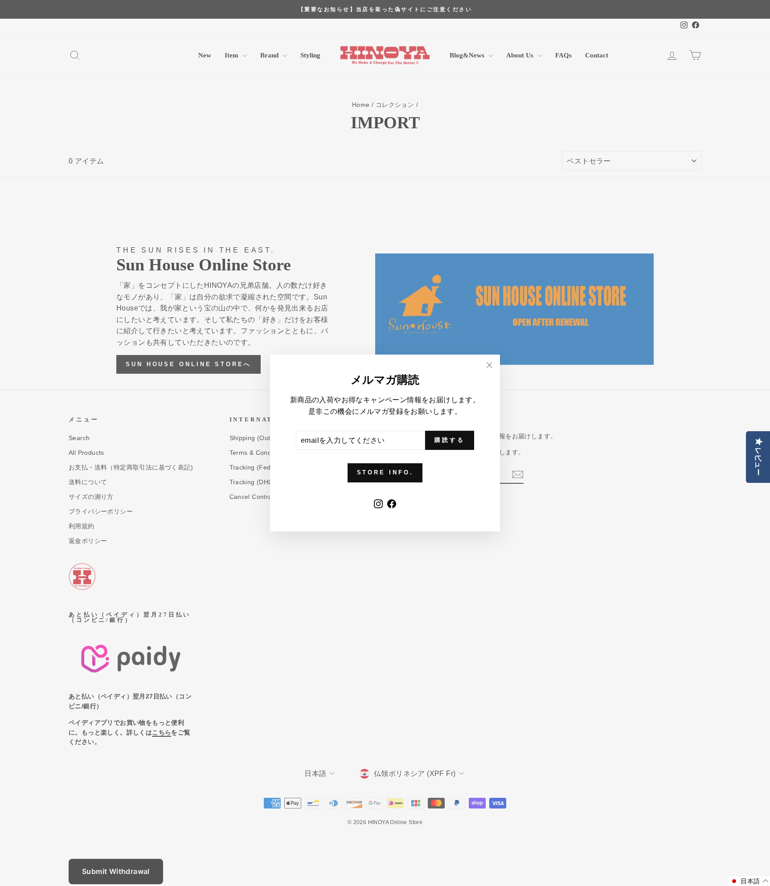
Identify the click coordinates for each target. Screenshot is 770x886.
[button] (749, 881)
